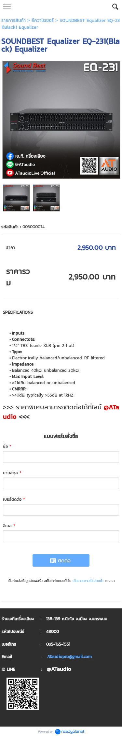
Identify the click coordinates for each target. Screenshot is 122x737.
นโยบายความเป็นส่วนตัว (88, 580)
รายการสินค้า (13, 20)
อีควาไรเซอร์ (43, 20)
